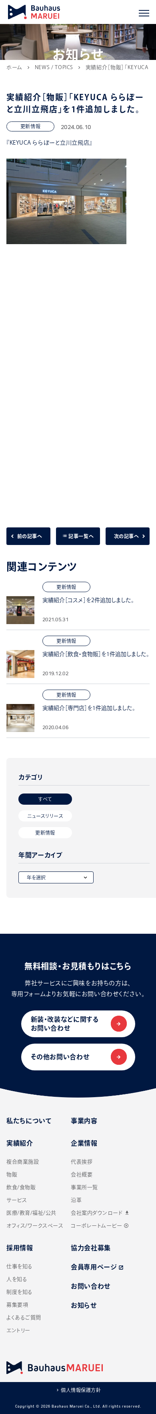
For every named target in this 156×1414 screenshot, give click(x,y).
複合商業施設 (22, 1161)
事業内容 (84, 1121)
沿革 (76, 1200)
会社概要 (81, 1174)
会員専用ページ (97, 1267)
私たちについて (29, 1121)
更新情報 (45, 832)
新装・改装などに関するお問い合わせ (65, 1023)
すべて (45, 799)
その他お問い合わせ (60, 1057)
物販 (11, 1174)
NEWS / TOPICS (54, 67)
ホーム (14, 67)
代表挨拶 (81, 1161)
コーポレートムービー (100, 1225)
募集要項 (17, 1304)
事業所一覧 (84, 1187)
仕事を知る (19, 1266)
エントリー (18, 1330)
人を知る (16, 1279)
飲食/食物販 (21, 1187)
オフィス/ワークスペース (34, 1225)
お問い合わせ (90, 1286)
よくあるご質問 (23, 1317)
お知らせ (84, 1305)
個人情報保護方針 (81, 1390)
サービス (16, 1200)
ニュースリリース (45, 815)
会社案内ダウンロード (100, 1212)
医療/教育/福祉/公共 (31, 1212)
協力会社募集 (91, 1248)
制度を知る (19, 1292)
